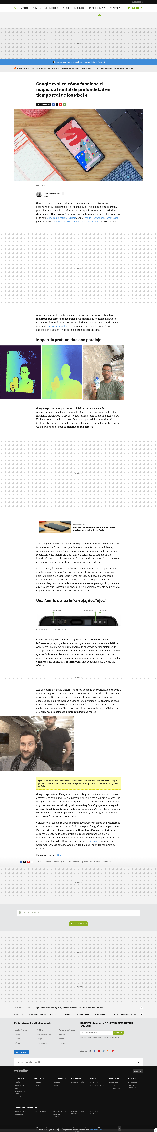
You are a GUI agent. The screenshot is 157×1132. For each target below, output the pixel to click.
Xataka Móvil (19, 1085)
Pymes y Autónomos (132, 1086)
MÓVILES (37, 8)
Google (61, 855)
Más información (96, 1130)
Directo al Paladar (77, 1082)
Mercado (62, 1034)
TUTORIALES (79, 8)
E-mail (64, 104)
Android (35, 68)
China (53, 68)
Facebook (53, 104)
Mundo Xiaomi (20, 1097)
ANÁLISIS (24, 8)
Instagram (133, 8)
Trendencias (113, 1082)
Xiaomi (61, 1038)
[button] (53, 193)
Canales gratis (63, 68)
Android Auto (42, 1043)
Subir (136, 1071)
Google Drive (112, 68)
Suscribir (118, 1032)
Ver (80, 923)
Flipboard (129, 8)
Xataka (17, 1082)
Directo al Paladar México (77, 1112)
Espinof (55, 1085)
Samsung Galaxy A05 (83, 1014)
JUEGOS (66, 8)
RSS (108, 1051)
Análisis (40, 1030)
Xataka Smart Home (20, 1093)
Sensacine (56, 1082)
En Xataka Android (79, 524)
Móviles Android (21, 1030)
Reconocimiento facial (71, 862)
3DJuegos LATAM (40, 1111)
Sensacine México (59, 1111)
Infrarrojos (87, 862)
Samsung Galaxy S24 (128, 1014)
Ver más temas (21, 1052)
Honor (130, 68)
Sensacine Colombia (56, 1115)
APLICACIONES (51, 8)
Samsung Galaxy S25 (38, 1014)
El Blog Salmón (133, 1082)
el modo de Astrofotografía (61, 217)
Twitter (141, 8)
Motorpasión (94, 1082)
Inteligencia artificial (103, 862)
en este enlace (92, 841)
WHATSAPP (115, 8)
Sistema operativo (52, 862)
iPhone (101, 68)
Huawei (17, 1038)
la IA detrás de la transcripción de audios (75, 221)
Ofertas (93, 68)
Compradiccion (114, 1088)
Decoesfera (113, 1085)
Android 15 (69, 1014)
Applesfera (19, 1088)
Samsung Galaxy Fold (79, 68)
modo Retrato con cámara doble (103, 217)
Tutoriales (18, 1034)
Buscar (138, 1062)
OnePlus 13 (114, 1014)
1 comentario (45, 104)
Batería (122, 68)
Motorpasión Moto (97, 1085)
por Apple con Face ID (60, 326)
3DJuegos (37, 1082)
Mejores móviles (101, 1014)
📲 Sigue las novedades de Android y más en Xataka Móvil (77, 62)
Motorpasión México (94, 1112)
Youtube (137, 8)
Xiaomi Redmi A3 (55, 1014)
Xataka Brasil (19, 1114)
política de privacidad (111, 1037)
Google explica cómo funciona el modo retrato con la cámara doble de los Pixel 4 (94, 528)
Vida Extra (37, 1085)
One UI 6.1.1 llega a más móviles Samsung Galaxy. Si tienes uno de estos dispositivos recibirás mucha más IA (66, 1008)
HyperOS (44, 68)
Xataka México (20, 1111)
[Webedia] (137, 1)
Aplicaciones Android (67, 1030)
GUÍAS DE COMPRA (97, 8)
